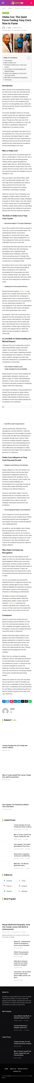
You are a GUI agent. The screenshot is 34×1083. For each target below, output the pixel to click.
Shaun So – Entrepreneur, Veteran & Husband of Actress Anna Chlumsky (22, 943)
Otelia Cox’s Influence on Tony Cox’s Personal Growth (15, 74)
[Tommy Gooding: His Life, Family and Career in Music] (17, 733)
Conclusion (8, 80)
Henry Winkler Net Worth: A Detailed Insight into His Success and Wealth (22, 1018)
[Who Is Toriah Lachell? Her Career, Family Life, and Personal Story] (17, 763)
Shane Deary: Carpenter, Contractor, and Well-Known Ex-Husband (23, 856)
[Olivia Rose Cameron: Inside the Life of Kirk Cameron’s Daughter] (7, 963)
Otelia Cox (23, 291)
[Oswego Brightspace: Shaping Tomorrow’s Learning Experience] (7, 1028)
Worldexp (8, 1076)
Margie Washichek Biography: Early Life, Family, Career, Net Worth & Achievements (16, 927)
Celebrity (5, 13)
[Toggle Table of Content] (28, 58)
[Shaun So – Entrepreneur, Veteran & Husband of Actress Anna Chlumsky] (7, 943)
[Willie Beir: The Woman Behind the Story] (7, 866)
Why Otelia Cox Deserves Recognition (16, 77)
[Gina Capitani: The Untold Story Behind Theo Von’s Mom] (17, 792)
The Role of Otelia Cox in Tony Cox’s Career (16, 66)
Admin (9, 27)
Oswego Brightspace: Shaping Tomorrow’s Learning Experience (21, 1027)
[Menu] (3, 3)
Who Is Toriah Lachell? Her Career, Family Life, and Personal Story (22, 836)
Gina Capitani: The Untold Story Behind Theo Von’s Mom (22, 846)
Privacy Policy (23, 1068)
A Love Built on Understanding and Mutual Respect (15, 70)
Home (6, 1068)
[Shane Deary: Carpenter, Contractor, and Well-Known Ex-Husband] (7, 856)
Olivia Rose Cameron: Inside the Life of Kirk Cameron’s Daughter (21, 963)
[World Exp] (17, 3)
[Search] (31, 3)
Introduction (8, 60)
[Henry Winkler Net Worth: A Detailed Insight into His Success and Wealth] (7, 1018)
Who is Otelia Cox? (10, 63)
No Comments (7, 30)
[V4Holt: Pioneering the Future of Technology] (7, 954)
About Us (13, 1068)
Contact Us (17, 1071)
